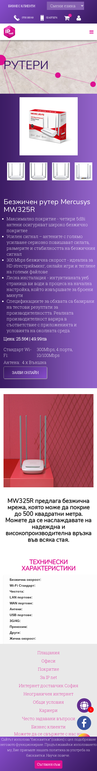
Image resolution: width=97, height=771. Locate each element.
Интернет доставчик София (48, 685)
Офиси (48, 661)
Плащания (48, 652)
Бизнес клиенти (48, 727)
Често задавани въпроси (48, 718)
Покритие (48, 669)
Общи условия (48, 702)
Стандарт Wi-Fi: (18, 352)
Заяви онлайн (25, 372)
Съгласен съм (48, 764)
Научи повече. (58, 755)
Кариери (48, 710)
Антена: (12, 362)
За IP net (48, 677)
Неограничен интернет (48, 694)
